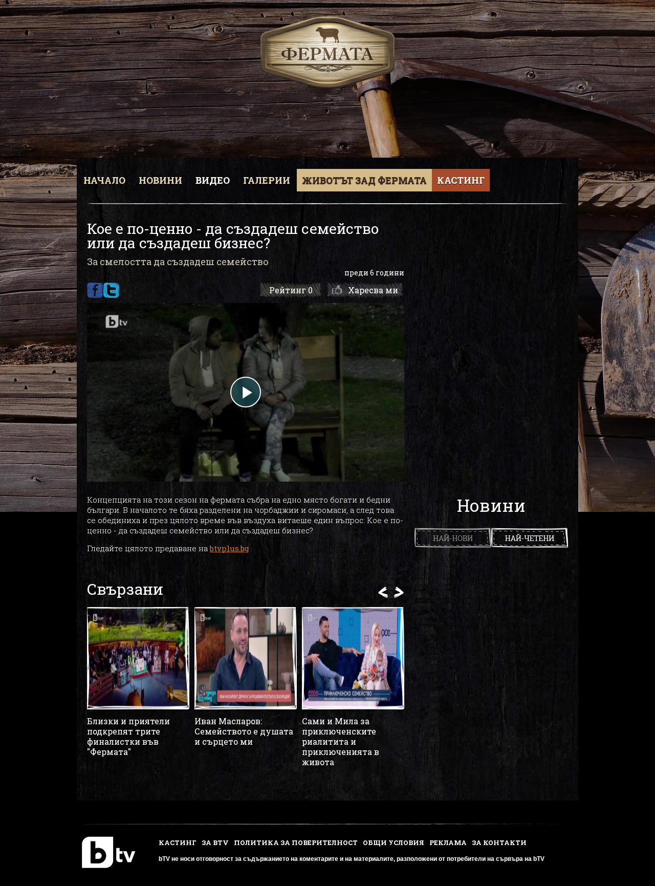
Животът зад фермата (364, 180)
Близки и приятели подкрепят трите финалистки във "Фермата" (128, 736)
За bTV (215, 842)
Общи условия (393, 842)
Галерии (266, 180)
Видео (212, 180)
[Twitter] (111, 290)
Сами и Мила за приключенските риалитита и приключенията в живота (340, 741)
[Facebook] (95, 290)
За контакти (499, 842)
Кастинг (461, 180)
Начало (104, 180)
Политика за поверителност (296, 842)
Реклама (448, 842)
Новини (160, 180)
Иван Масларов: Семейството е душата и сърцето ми (243, 731)
